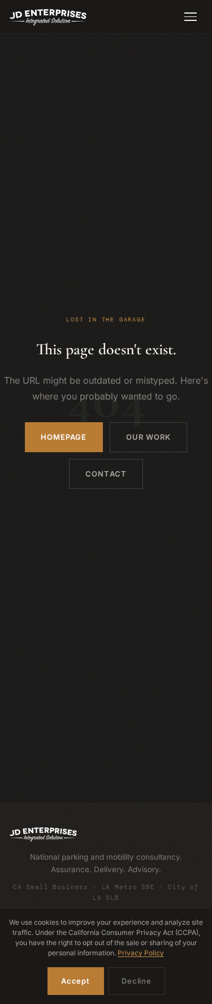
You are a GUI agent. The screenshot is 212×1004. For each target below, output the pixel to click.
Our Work (148, 436)
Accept (75, 980)
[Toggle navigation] (190, 17)
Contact (105, 473)
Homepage (63, 436)
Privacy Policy (141, 953)
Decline (136, 980)
